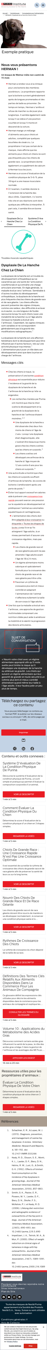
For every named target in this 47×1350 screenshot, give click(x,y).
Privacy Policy (12, 1341)
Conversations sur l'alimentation (33, 13)
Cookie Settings (15, 1346)
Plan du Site (8, 1291)
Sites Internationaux (13, 1288)
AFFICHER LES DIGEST (24, 1058)
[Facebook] (32, 748)
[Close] (43, 1327)
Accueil (5, 13)
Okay (31, 1346)
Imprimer (23, 732)
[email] (23, 740)
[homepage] (13, 5)
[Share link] (15, 748)
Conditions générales (13, 1319)
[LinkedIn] (23, 748)
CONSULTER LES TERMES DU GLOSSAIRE (23, 1013)
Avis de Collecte (10, 1322)
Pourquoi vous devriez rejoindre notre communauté (22, 1285)
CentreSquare (14, 13)
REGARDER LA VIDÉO (23, 836)
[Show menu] (43, 5)
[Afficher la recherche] (37, 5)
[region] (23, 1337)
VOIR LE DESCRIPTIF (24, 794)
